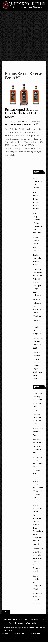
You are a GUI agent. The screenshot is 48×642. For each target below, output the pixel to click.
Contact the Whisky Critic (34, 619)
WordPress (16, 633)
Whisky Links (31, 623)
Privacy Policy (7, 623)
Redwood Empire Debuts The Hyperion (37, 243)
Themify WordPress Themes (31, 633)
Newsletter (19, 623)
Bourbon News (22, 121)
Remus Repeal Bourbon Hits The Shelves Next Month (21, 113)
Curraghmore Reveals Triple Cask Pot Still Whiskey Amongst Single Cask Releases (38, 282)
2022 (34, 121)
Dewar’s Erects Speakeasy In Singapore (37, 327)
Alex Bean (9, 121)
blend (39, 121)
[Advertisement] (24, 36)
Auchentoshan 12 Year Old (37, 600)
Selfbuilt (36, 593)
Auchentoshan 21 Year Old (37, 540)
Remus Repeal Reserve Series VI (18, 124)
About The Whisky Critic (12, 619)
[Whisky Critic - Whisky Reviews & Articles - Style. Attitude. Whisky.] (23, 8)
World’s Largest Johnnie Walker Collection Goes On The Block (37, 223)
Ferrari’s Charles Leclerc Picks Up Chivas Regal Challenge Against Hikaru (37, 365)
